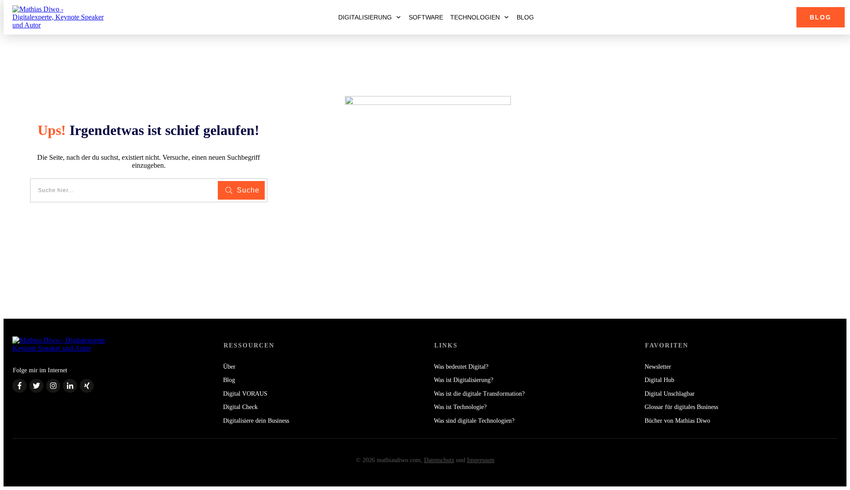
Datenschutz (439, 460)
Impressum (481, 460)
